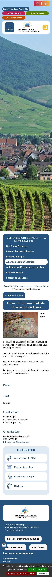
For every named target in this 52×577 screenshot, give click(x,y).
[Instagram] (37, 3)
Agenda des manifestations (21, 261)
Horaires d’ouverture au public (23, 538)
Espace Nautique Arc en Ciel (16, 9)
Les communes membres (18, 553)
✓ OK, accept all (37, 569)
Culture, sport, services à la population (30, 286)
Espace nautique (15, 272)
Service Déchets (14, 13)
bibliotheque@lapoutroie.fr (16, 442)
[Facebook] (42, 3)
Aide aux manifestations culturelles (25, 267)
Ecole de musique (15, 256)
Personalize (43, 574)
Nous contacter (15, 547)
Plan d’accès (38, 547)
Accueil (7, 286)
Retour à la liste (15, 295)
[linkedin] (46, 3)
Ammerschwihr (10, 558)
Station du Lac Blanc (16, 277)
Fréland (6, 561)
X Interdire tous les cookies (21, 573)
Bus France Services (16, 246)
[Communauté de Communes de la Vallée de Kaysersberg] (28, 31)
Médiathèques (37, 13)
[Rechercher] (45, 27)
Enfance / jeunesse (14, 17)
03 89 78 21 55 (17, 530)
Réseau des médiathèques (20, 251)
